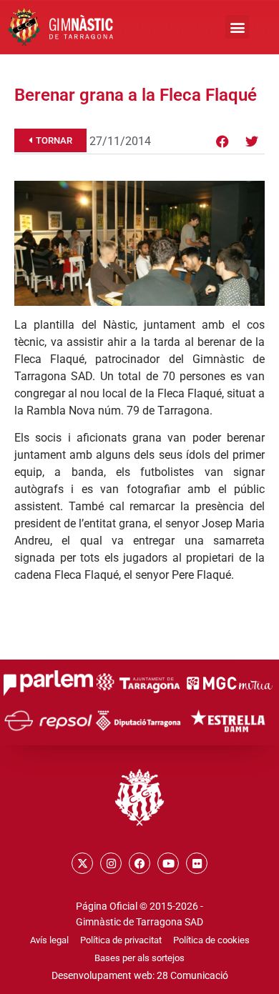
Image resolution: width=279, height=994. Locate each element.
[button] (237, 27)
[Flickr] (196, 863)
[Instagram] (111, 863)
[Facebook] (222, 141)
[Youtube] (168, 863)
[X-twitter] (82, 863)
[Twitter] (252, 141)
